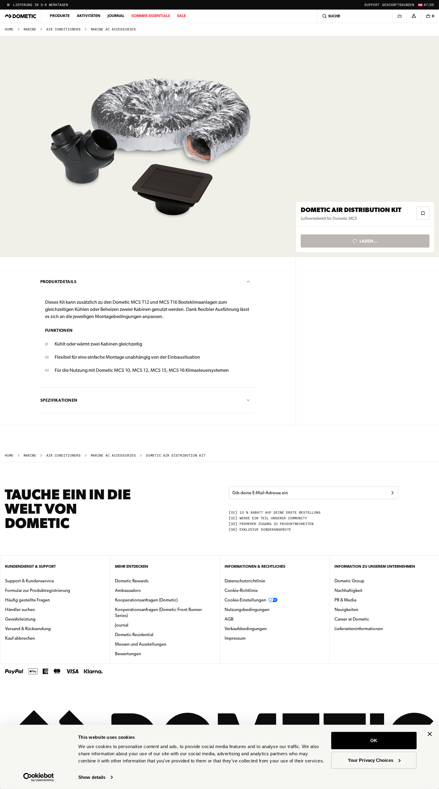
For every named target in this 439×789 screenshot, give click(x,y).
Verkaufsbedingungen (246, 628)
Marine (30, 29)
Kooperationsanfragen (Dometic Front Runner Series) (158, 612)
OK (373, 740)
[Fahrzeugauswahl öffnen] (399, 16)
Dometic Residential (153, 634)
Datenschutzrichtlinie (245, 581)
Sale (181, 15)
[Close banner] (430, 734)
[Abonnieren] (392, 492)
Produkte (60, 15)
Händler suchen (20, 609)
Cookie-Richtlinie (241, 590)
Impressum (235, 638)
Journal (116, 15)
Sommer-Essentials (150, 15)
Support (372, 5)
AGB (229, 619)
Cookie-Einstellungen (245, 600)
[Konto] (413, 16)
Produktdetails (58, 281)
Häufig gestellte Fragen (27, 600)
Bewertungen (128, 653)
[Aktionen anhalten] (8, 4)
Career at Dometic (370, 619)
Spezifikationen (58, 400)
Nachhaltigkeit (348, 590)
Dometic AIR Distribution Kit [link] (175, 455)
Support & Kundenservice (29, 581)
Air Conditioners (63, 29)
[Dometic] (20, 16)
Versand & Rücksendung (28, 628)
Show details (91, 777)
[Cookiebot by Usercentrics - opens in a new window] (39, 777)
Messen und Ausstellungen (140, 644)
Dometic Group (368, 581)
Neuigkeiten (365, 609)
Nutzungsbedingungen (247, 609)
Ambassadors (128, 590)
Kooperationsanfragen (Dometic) (146, 600)
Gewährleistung (20, 619)
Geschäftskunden (398, 5)
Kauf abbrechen (20, 638)
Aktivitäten (88, 15)
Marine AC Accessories (113, 29)
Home (9, 29)
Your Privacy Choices (370, 759)
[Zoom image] (150, 146)
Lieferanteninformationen (358, 628)
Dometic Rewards (131, 581)
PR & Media (364, 600)
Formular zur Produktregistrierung (37, 590)
